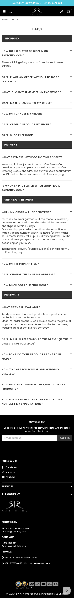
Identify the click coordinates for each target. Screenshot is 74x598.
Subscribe (65, 438)
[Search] (10, 11)
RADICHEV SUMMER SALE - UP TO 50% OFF (37, 3)
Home (5, 19)
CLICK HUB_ (61, 593)
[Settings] (62, 11)
